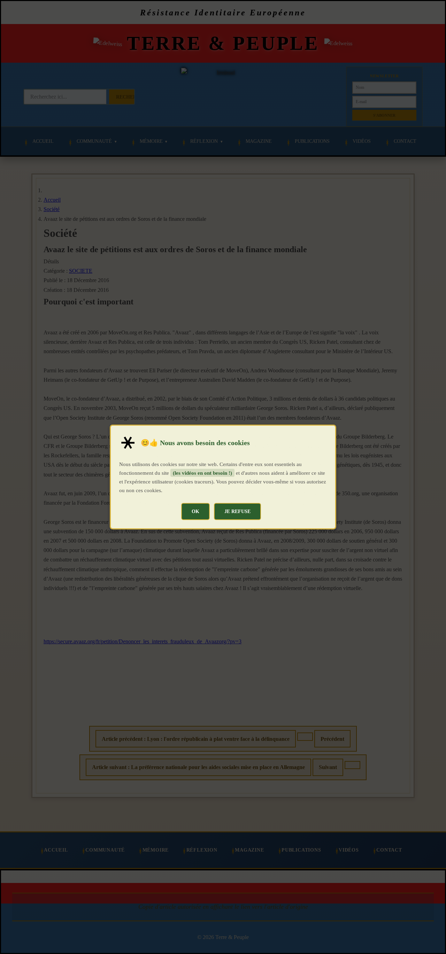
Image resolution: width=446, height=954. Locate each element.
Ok (195, 511)
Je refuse (237, 511)
